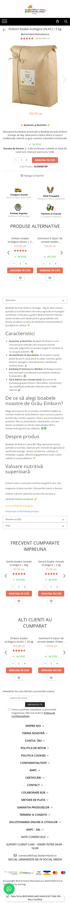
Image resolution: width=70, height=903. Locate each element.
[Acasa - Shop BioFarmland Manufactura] (35, 9)
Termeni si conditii (34, 814)
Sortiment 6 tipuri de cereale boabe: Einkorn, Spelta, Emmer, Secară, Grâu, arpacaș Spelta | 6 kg (49, 240)
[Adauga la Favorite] (20, 278)
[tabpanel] (35, 76)
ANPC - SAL (33, 829)
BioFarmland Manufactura (35, 34)
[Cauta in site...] (66, 21)
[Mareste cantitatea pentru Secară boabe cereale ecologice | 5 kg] (57, 587)
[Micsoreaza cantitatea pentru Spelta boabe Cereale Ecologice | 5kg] (13, 587)
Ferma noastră (33, 733)
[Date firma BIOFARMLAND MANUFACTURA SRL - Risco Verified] (35, 898)
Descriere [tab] (10, 300)
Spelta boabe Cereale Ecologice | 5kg (19, 563)
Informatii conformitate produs (22, 511)
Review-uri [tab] (13, 519)
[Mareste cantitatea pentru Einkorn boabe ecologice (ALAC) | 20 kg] (26, 264)
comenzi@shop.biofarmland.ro (37, 855)
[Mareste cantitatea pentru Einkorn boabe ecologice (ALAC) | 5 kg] (26, 160)
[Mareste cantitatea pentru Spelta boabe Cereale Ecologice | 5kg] (24, 587)
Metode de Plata (33, 800)
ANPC (34, 770)
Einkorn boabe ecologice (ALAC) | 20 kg (20, 240)
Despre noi (33, 726)
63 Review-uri (43, 38)
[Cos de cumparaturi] (57, 21)
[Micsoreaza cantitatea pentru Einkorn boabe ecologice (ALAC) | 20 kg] (14, 264)
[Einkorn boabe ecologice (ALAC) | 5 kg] (35, 76)
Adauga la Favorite (33, 175)
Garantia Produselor (33, 807)
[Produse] (5, 22)
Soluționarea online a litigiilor (33, 822)
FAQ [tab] (8, 525)
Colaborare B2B (33, 792)
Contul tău (34, 740)
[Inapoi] (2, 30)
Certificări (33, 777)
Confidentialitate (33, 763)
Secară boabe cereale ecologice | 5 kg (51, 563)
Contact (33, 785)
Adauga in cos (45, 160)
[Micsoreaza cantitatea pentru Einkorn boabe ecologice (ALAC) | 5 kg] (15, 160)
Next (64, 79)
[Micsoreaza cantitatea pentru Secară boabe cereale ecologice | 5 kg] (45, 587)
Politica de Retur (34, 748)
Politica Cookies (33, 755)
